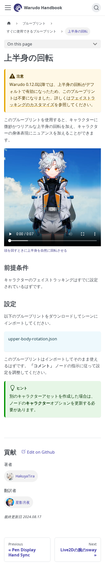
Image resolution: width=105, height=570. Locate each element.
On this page (19, 44)
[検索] (96, 7)
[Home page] (9, 23)
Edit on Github (40, 452)
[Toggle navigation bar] (8, 8)
